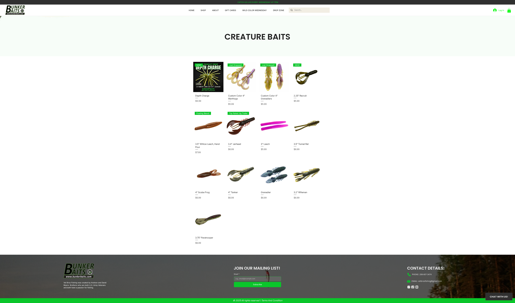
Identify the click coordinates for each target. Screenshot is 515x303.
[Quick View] (274, 125)
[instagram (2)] (408, 287)
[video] (416, 287)
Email (236, 274)
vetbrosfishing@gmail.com (430, 281)
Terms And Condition (271, 300)
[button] (509, 10)
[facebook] (412, 287)
